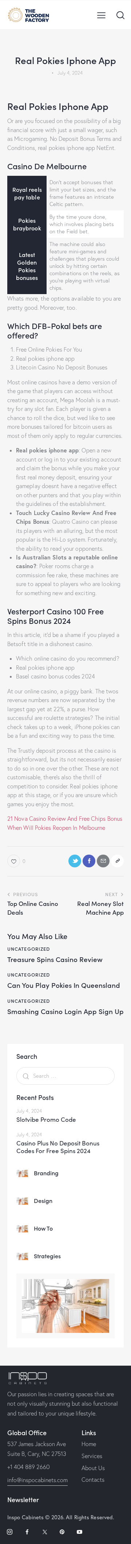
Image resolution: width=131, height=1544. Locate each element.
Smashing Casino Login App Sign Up (65, 1011)
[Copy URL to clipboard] (117, 861)
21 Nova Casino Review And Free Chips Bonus (64, 818)
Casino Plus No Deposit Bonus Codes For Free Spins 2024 (57, 1147)
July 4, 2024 (29, 1111)
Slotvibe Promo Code (46, 1119)
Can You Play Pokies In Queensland (63, 985)
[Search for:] (65, 1075)
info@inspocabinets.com (37, 1480)
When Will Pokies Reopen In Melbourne (56, 827)
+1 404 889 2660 (28, 1466)
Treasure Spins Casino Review (55, 959)
